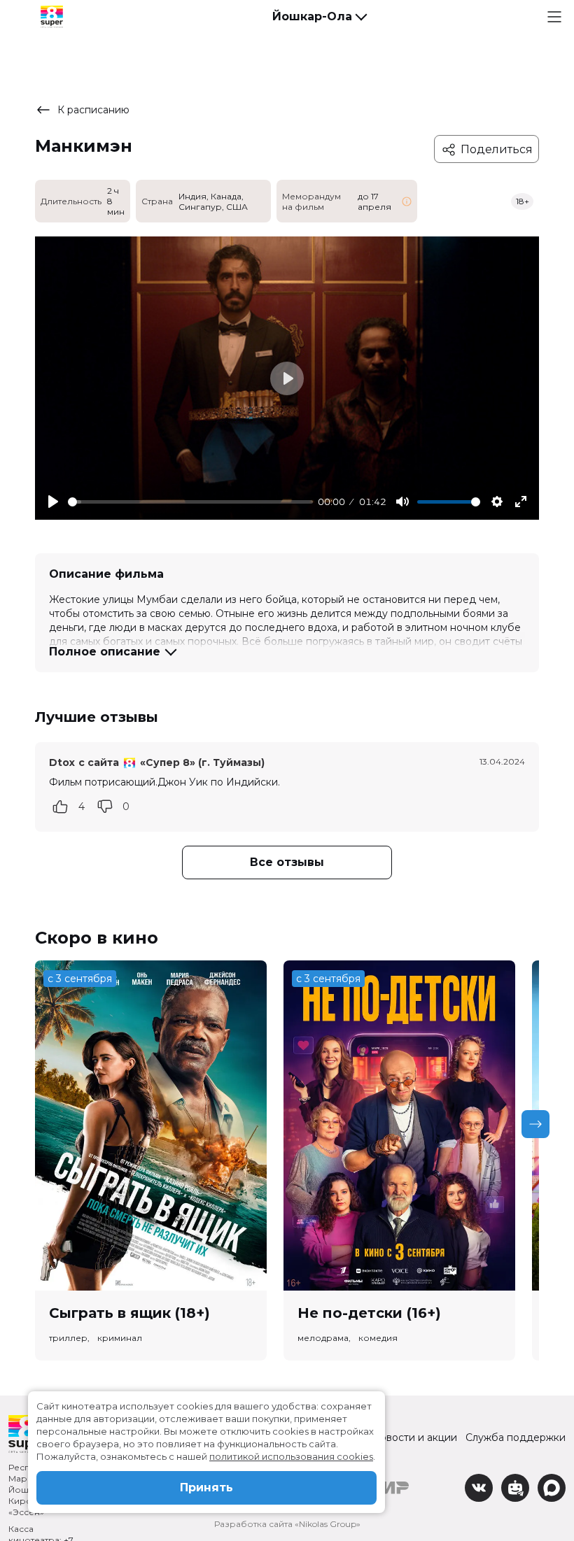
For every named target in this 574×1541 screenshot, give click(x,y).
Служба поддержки (515, 1437)
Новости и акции (414, 1437)
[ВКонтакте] (479, 1488)
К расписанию (93, 110)
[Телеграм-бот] (515, 1488)
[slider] (190, 502)
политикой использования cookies (291, 1456)
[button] (319, 16)
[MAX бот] (552, 1488)
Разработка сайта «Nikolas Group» (287, 1524)
